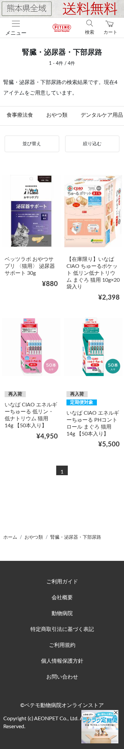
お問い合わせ (62, 677)
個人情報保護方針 (62, 661)
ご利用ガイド (62, 581)
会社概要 (62, 597)
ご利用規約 (62, 645)
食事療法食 (20, 115)
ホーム (10, 537)
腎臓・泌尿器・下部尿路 (75, 537)
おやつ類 (56, 115)
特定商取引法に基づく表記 (62, 629)
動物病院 (62, 613)
